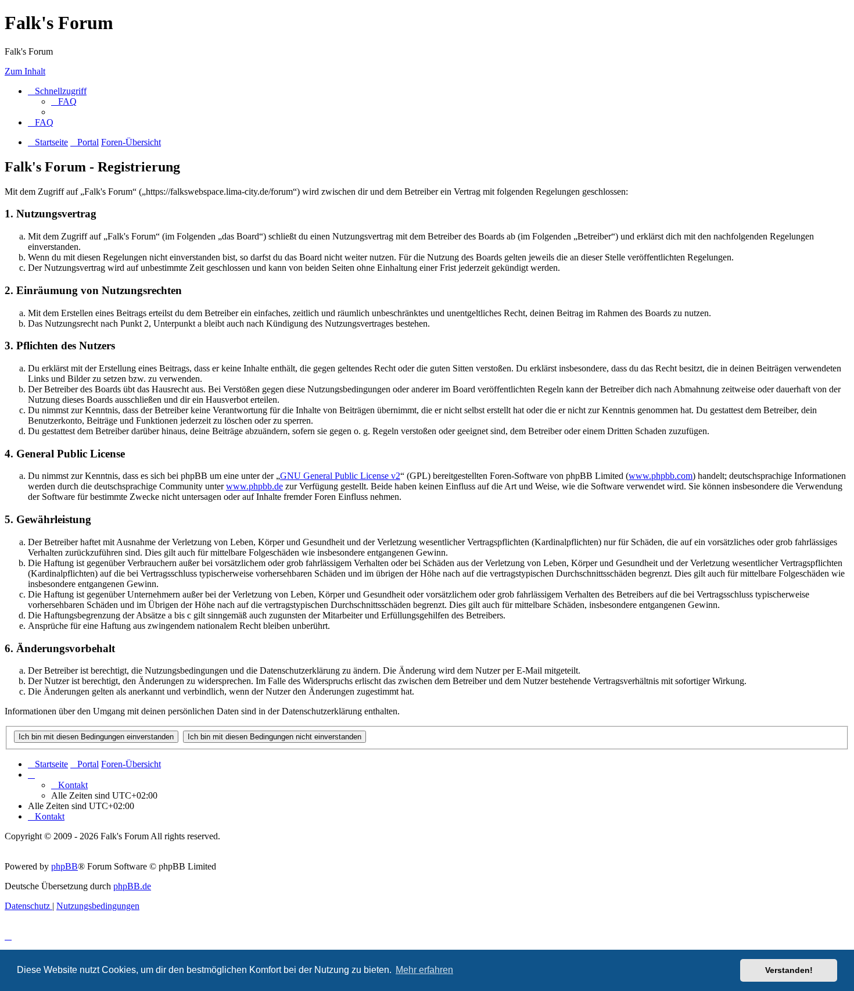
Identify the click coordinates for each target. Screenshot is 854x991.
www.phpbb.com (660, 476)
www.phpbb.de (254, 486)
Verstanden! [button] (789, 970)
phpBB (64, 866)
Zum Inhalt (25, 71)
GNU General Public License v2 (340, 476)
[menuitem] (64, 101)
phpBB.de (132, 886)
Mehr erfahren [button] (424, 970)
